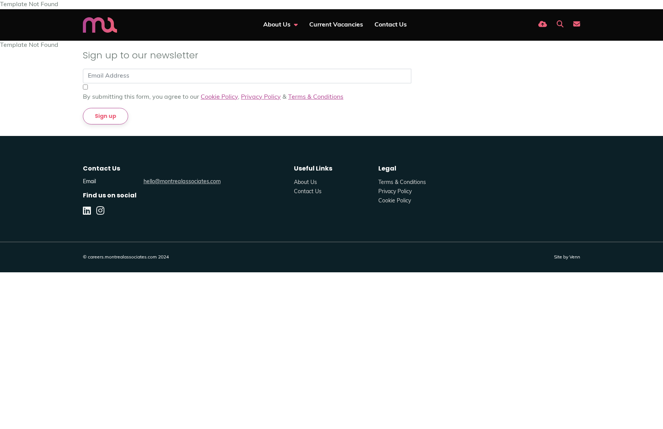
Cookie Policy (219, 97)
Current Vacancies (336, 25)
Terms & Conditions (315, 97)
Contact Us (390, 25)
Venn (574, 257)
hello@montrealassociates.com (182, 182)
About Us (277, 25)
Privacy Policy (261, 97)
